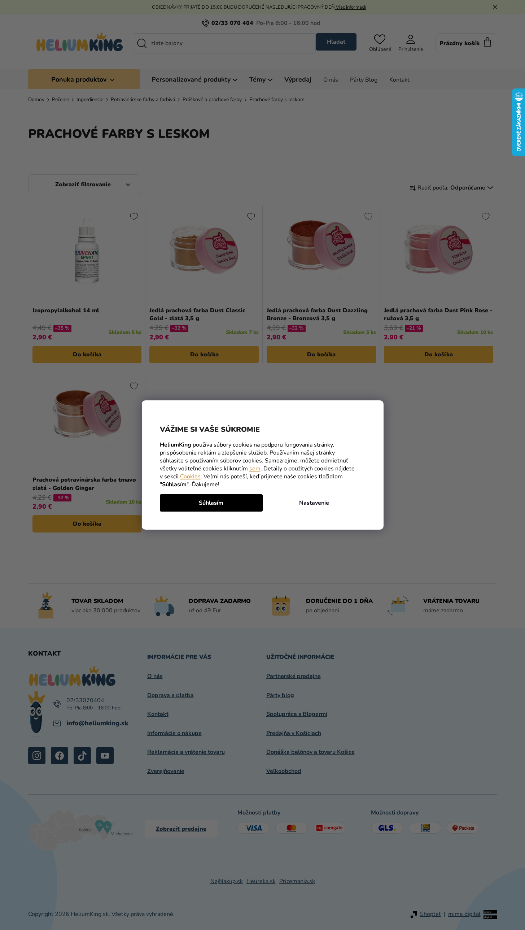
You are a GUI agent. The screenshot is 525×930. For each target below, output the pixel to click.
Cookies (190, 477)
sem (255, 469)
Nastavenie (314, 503)
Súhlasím (211, 503)
